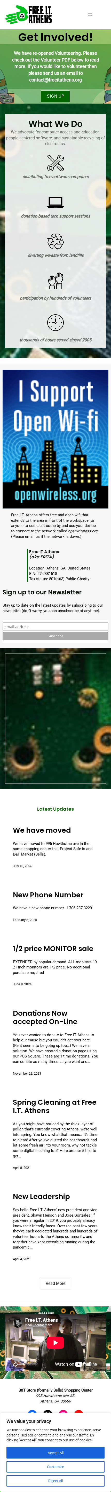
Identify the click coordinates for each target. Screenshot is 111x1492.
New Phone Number (48, 895)
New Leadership (41, 1196)
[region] (55, 1452)
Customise (55, 1467)
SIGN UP (55, 96)
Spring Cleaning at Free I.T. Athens (55, 1106)
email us (32, 536)
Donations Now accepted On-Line (45, 1017)
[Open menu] (90, 15)
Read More (55, 1283)
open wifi (73, 515)
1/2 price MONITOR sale (53, 949)
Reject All (55, 1481)
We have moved (42, 830)
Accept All (56, 1453)
